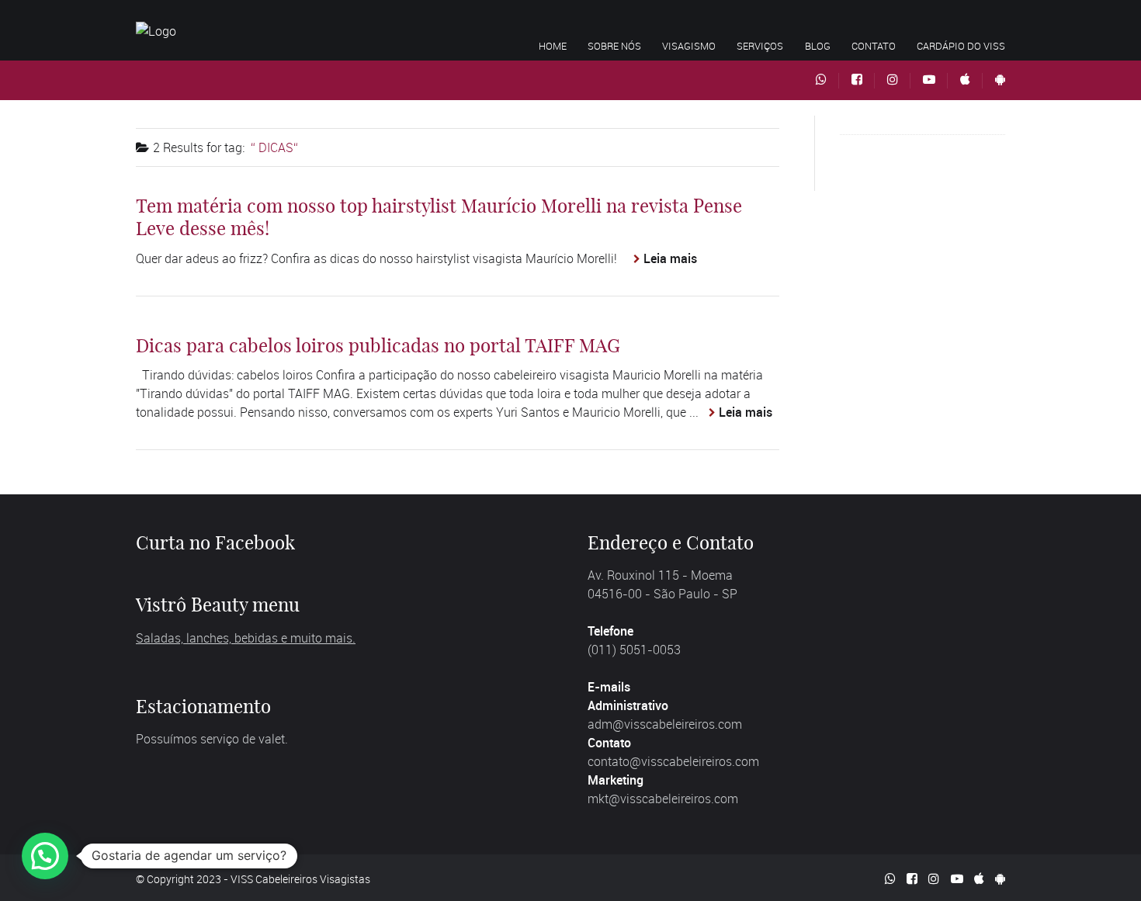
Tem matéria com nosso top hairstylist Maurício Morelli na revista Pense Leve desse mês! (439, 217)
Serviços (760, 46)
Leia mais (670, 258)
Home (553, 46)
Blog (818, 46)
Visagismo (689, 46)
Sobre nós (614, 46)
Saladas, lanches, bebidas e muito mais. (245, 637)
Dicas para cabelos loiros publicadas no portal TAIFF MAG (378, 345)
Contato (873, 46)
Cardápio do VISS (961, 46)
